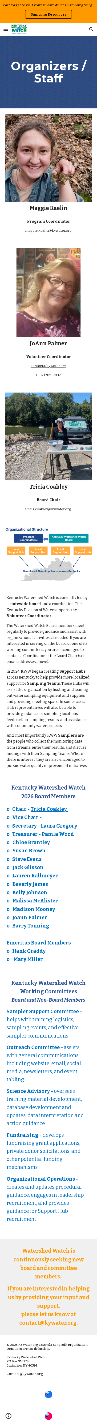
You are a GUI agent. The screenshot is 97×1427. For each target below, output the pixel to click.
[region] (48, 11)
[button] (5, 29)
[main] (48, 72)
